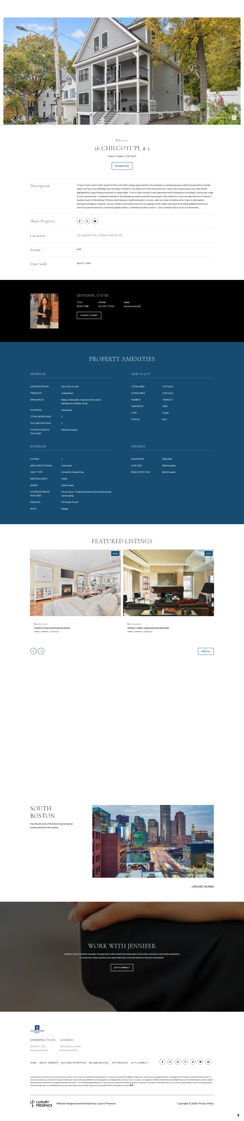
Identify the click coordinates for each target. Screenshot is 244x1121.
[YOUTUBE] (200, 1062)
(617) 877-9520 (106, 306)
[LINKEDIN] (177, 1062)
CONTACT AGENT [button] (89, 315)
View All (205, 651)
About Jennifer (49, 1062)
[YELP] (185, 1062)
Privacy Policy (206, 1103)
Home (33, 1062)
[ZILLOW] (208, 1062)
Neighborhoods (99, 1062)
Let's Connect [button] (122, 967)
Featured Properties (73, 1062)
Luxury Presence (106, 1103)
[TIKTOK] (193, 1062)
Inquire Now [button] (122, 166)
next (21, 117)
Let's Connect (139, 1063)
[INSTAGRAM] (170, 1062)
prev (13, 117)
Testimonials (120, 1062)
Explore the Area (203, 886)
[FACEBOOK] (162, 1062)
